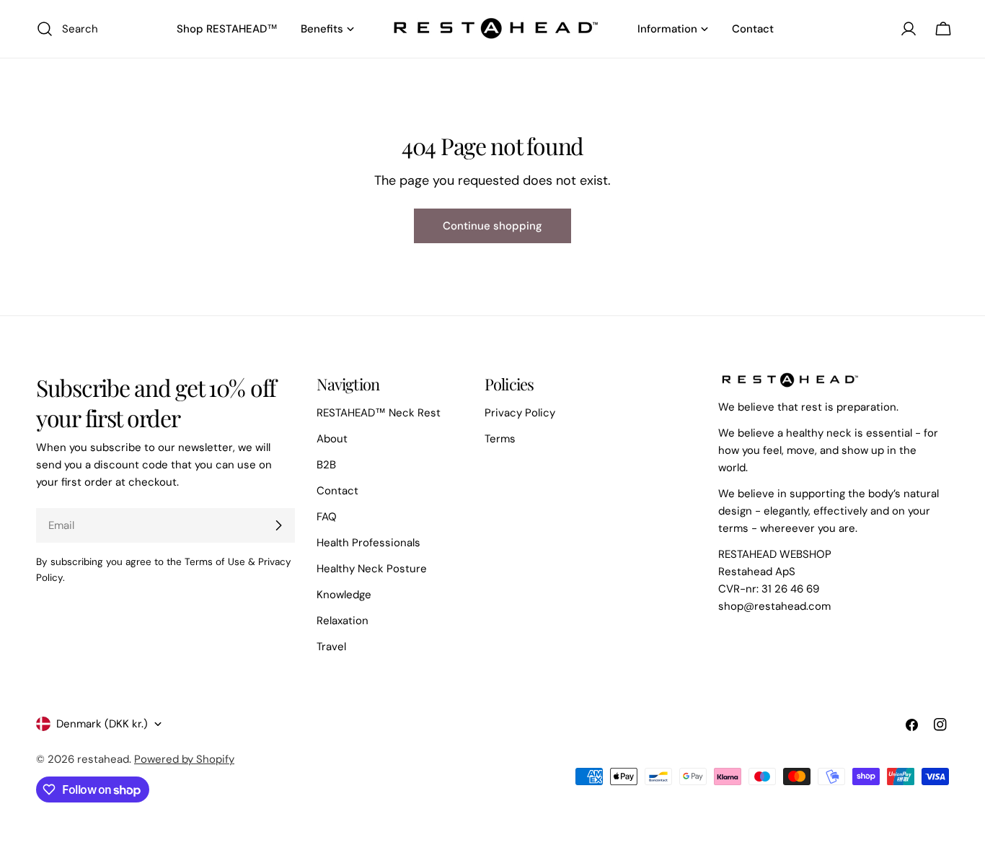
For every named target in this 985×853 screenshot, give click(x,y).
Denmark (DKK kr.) (102, 724)
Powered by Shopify (184, 759)
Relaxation (342, 620)
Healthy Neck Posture (372, 568)
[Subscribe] (278, 525)
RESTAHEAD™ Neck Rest (379, 413)
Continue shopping (492, 226)
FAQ (327, 516)
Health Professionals (368, 542)
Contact (337, 491)
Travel (331, 646)
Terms (500, 439)
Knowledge (344, 594)
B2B (326, 465)
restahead (103, 759)
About (332, 439)
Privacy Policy (520, 413)
